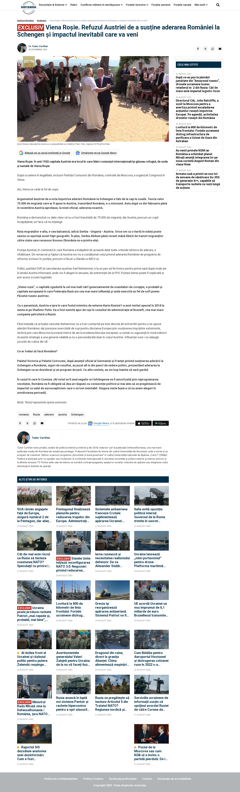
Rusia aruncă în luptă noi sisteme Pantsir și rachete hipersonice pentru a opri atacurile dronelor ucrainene (72, 704)
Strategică (41, 20)
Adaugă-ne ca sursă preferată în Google (47, 152)
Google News (101, 423)
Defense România (25, 20)
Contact (147, 778)
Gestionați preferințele (123, 778)
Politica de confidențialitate (61, 778)
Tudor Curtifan (40, 46)
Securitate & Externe (51, 4)
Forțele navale (182, 4)
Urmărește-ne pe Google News (99, 152)
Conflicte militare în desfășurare (100, 4)
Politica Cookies (93, 778)
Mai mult (200, 4)
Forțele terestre (136, 4)
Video (73, 4)
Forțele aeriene (161, 4)
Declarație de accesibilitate (174, 778)
